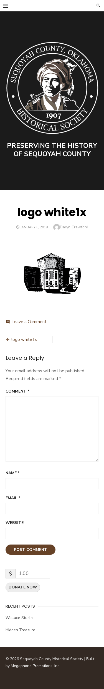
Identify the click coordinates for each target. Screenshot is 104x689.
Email (13, 498)
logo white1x (24, 339)
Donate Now (23, 587)
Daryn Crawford (74, 227)
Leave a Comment (29, 322)
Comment (17, 391)
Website (15, 522)
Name (13, 473)
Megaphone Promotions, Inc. (35, 665)
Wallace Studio (19, 617)
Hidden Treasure (20, 630)
